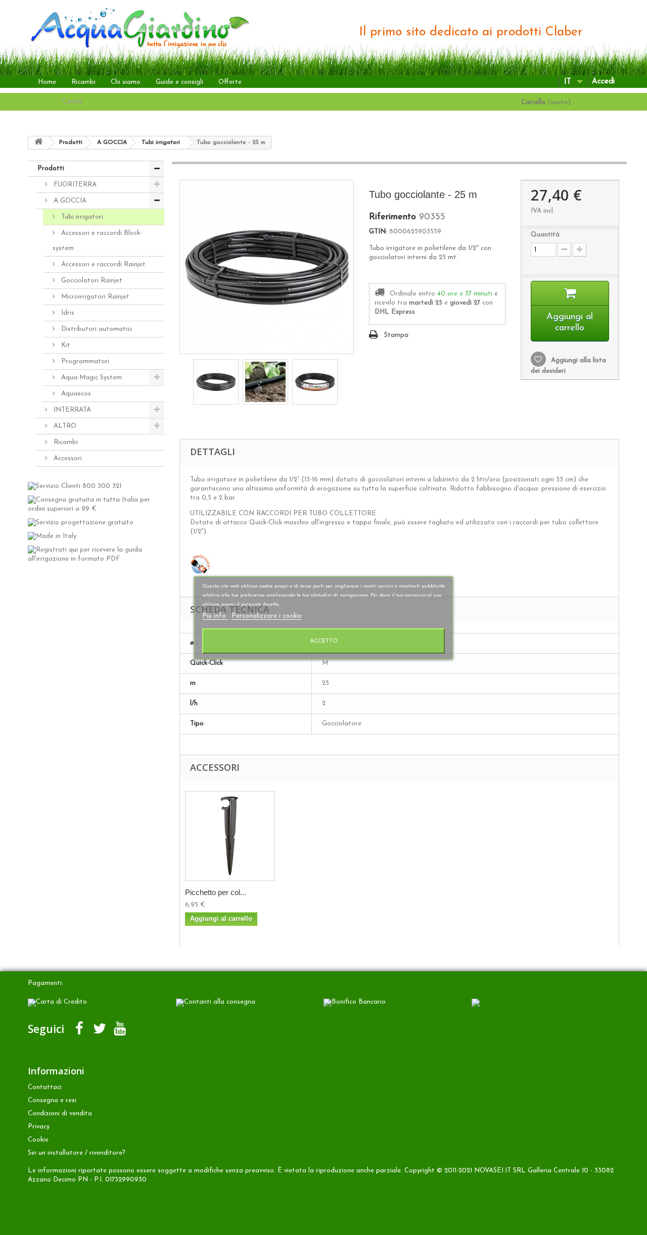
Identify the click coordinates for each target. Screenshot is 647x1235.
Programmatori (84, 361)
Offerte (230, 82)
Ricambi (83, 82)
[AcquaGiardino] (132, 27)
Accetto (324, 641)
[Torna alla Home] (38, 142)
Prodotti (50, 168)
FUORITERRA (74, 184)
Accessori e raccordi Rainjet (102, 264)
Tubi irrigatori (81, 217)
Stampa (396, 335)
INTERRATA (71, 410)
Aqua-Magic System (90, 377)
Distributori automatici (95, 329)
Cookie (38, 1140)
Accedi (603, 81)
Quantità (545, 234)
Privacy (39, 1126)
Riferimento (392, 217)
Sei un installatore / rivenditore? (76, 1153)
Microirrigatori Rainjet (94, 296)
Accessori (67, 458)
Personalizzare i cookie (267, 616)
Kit (64, 345)
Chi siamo (126, 82)
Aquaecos (75, 393)
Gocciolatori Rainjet (90, 280)
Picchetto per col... (215, 892)
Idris (66, 313)
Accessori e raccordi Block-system (97, 241)
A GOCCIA (69, 200)
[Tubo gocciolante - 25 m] (216, 382)
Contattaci (45, 1087)
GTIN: (378, 231)
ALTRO (64, 426)
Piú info (215, 616)
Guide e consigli (179, 82)
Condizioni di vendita (60, 1113)
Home (47, 82)
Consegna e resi (52, 1100)
